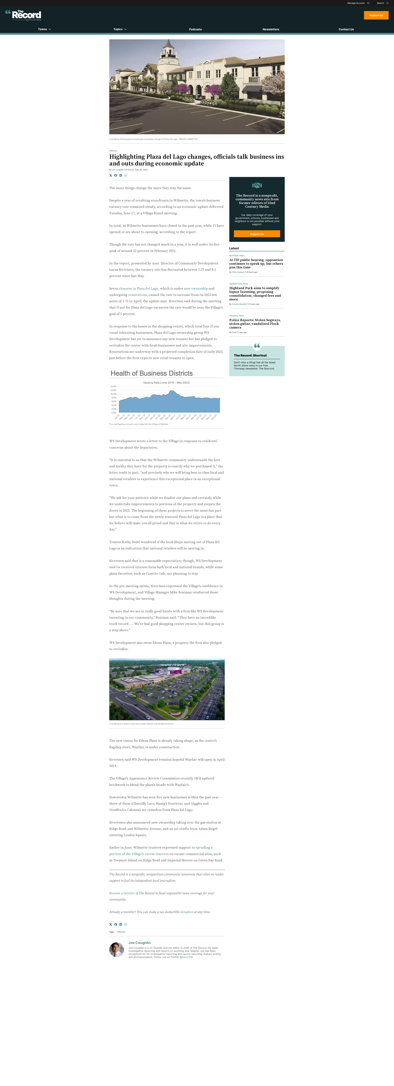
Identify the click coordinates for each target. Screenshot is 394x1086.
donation (186, 912)
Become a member (122, 893)
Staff (234, 332)
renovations (137, 295)
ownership (199, 289)
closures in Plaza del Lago (138, 289)
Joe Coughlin (118, 169)
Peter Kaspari (238, 272)
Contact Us (346, 29)
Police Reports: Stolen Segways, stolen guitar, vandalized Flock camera (255, 324)
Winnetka (233, 316)
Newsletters (271, 29)
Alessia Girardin (239, 304)
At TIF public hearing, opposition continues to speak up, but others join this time (256, 264)
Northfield (233, 255)
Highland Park (235, 284)
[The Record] (23, 15)
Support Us (376, 15)
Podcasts (195, 29)
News (242, 255)
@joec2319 (186, 957)
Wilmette (113, 151)
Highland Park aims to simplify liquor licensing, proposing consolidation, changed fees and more (255, 293)
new (187, 289)
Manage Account (356, 3)
